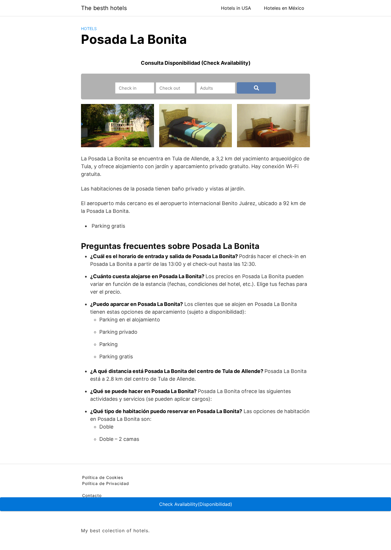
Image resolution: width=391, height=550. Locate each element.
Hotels (89, 28)
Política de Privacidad (105, 483)
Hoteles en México (284, 8)
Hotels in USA (236, 8)
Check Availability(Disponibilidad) (195, 504)
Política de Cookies (102, 477)
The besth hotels (104, 8)
